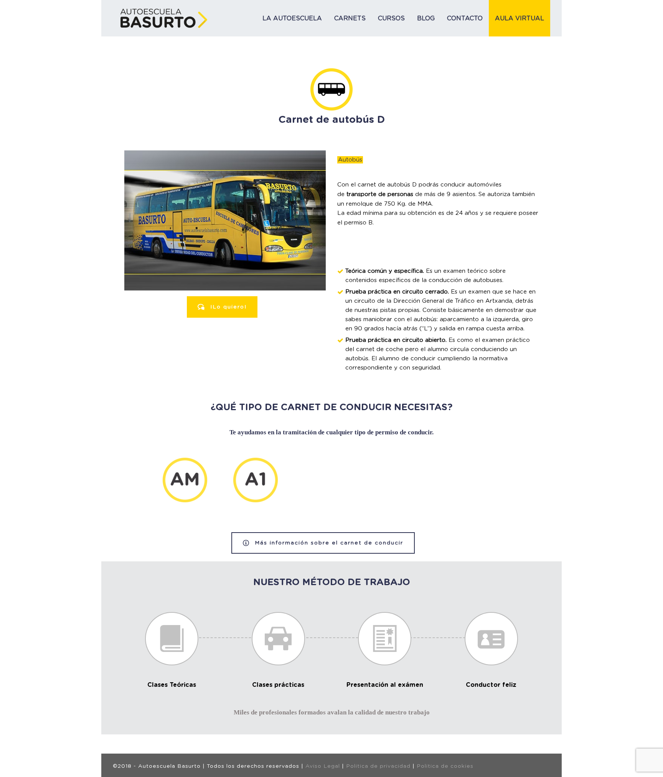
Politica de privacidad (378, 766)
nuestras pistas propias (387, 310)
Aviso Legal (322, 766)
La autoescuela (292, 18)
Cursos (391, 18)
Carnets (350, 18)
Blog (426, 18)
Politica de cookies (445, 766)
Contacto (465, 18)
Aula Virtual (519, 18)
